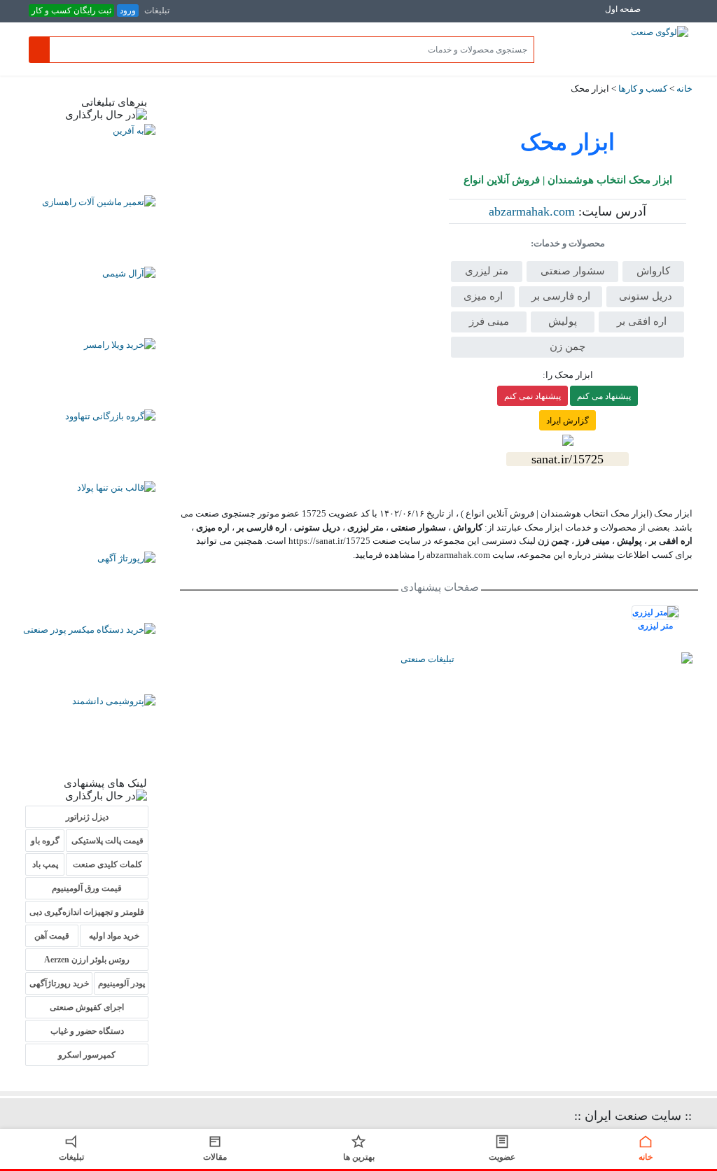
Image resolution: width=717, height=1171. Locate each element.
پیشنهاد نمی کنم (532, 396)
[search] (39, 49)
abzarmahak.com (532, 211)
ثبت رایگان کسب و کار (71, 10)
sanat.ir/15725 (567, 459)
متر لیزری (655, 626)
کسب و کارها (642, 88)
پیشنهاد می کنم (604, 396)
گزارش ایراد (567, 421)
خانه (684, 88)
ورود (128, 10)
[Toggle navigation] (669, 16)
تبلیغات (156, 10)
